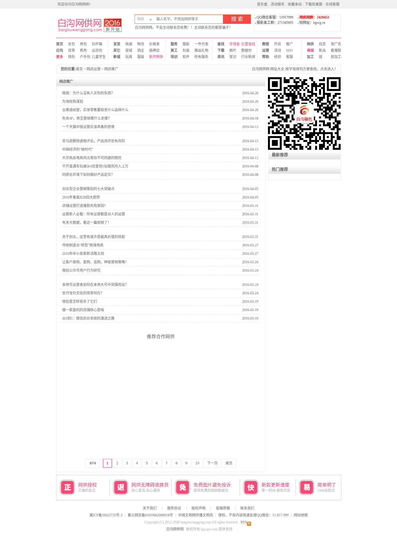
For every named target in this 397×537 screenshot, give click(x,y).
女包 (71, 44)
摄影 (186, 44)
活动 (277, 50)
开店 (277, 44)
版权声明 (198, 508)
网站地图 (301, 515)
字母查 (232, 44)
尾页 (229, 463)
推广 (289, 44)
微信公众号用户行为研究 (81, 270)
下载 (220, 50)
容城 (128, 50)
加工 (310, 57)
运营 (265, 50)
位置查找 (244, 44)
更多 (59, 57)
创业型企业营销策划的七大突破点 (88, 189)
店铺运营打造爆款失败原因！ (85, 206)
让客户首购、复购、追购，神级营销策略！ (95, 262)
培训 (174, 57)
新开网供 (152, 57)
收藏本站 (295, 4)
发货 (116, 44)
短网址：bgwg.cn (312, 23)
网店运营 (94, 69)
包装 (186, 50)
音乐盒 (262, 4)
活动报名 (278, 4)
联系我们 (247, 508)
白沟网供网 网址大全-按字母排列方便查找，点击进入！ (295, 69)
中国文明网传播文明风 (195, 515)
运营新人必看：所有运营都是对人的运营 (93, 214)
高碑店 (152, 50)
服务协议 (174, 508)
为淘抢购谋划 (72, 102)
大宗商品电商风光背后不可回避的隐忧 (91, 158)
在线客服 (332, 4)
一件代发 (199, 44)
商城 (310, 50)
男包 (83, 44)
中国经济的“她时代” (77, 149)
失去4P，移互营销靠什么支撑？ (86, 118)
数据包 (244, 50)
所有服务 (199, 57)
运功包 (97, 50)
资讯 (220, 57)
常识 (232, 57)
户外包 (83, 57)
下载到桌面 (313, 4)
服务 (174, 44)
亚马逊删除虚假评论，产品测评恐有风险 (93, 141)
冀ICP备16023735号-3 (106, 515)
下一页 (212, 463)
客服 (289, 57)
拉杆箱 (97, 44)
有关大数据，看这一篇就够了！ (86, 223)
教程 (265, 44)
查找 (220, 44)
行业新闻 (244, 57)
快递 (128, 44)
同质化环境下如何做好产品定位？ (88, 175)
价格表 (152, 44)
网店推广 (111, 69)
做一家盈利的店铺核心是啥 (83, 310)
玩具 (128, 57)
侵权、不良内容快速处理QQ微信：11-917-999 (253, 515)
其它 (116, 50)
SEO (289, 50)
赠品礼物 (199, 50)
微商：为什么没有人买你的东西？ (88, 93)
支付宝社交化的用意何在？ (83, 293)
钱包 (71, 57)
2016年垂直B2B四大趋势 (81, 197)
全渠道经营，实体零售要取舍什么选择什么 (95, 110)
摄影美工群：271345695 (275, 23)
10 (197, 463)
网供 (310, 44)
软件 (186, 57)
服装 (140, 57)
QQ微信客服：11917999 (275, 17)
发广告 (334, 44)
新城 (116, 57)
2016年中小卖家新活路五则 (83, 254)
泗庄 (140, 50)
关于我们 (150, 508)
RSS (244, 522)
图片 (232, 50)
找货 (322, 44)
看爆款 (334, 50)
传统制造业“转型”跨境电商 (82, 245)
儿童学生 (97, 57)
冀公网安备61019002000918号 (150, 515)
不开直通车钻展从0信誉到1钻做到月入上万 (95, 166)
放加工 (334, 57)
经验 (277, 57)
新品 (322, 50)
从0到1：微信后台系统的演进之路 (88, 318)
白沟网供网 (94, 23)
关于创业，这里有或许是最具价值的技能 (93, 237)
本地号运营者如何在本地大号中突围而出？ (95, 285)
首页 (59, 44)
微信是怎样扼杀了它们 (79, 302)
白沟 (59, 50)
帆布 (83, 50)
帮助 (265, 57)
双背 (71, 50)
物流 (140, 44)
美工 (174, 50)
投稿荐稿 (223, 508)
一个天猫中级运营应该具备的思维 (88, 127)
